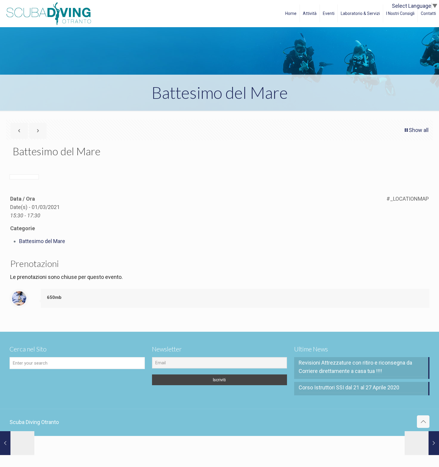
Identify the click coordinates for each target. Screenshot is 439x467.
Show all (419, 130)
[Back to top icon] (423, 421)
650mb (54, 297)
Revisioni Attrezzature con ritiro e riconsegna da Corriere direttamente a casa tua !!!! (355, 367)
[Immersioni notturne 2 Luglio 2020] (422, 443)
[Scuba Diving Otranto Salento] (48, 13)
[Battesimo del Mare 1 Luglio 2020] (17, 443)
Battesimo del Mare (42, 241)
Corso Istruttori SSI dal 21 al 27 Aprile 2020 (349, 387)
